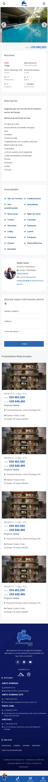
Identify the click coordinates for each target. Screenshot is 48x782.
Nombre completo (11, 311)
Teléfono (8, 321)
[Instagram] (17, 662)
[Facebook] (24, 662)
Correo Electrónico (12, 331)
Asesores (36, 745)
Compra (16, 745)
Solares (26, 745)
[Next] (44, 24)
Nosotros (6, 745)
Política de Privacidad (12, 750)
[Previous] (3, 24)
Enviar (24, 344)
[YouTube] (30, 662)
